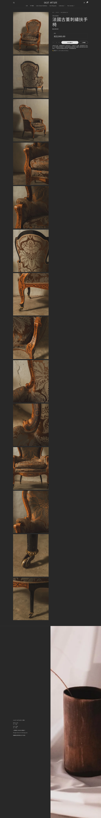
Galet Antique (55, 15)
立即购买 (84, 42)
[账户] (84, 2)
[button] (14, 2)
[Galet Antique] (50, 2)
